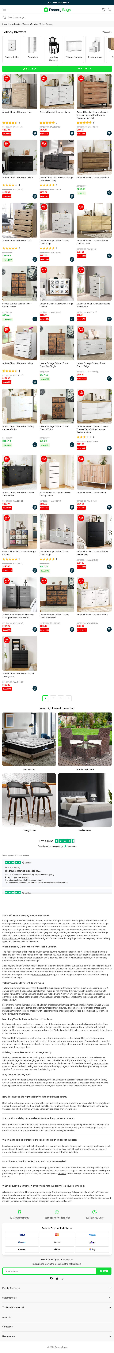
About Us (6, 1317)
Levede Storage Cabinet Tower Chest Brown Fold (54, 616)
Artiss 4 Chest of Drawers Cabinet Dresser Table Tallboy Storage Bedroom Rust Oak (92, 115)
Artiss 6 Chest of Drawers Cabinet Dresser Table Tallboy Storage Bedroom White (92, 429)
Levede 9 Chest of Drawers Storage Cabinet (19, 553)
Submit (104, 1271)
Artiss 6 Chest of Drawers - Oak (17, 240)
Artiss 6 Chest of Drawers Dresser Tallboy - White (55, 494)
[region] (57, 2)
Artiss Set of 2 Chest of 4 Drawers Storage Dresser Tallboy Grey (18, 616)
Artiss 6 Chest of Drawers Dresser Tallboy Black (18, 675)
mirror (50, 1109)
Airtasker (62, 1173)
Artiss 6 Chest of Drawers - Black (17, 177)
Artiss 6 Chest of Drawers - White (55, 112)
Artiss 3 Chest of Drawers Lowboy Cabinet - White (18, 428)
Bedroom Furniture (30, 24)
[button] (4, 9)
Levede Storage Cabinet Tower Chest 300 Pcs (54, 428)
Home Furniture (15, 24)
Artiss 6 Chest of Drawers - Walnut (93, 177)
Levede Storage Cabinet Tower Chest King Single (54, 365)
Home (4, 24)
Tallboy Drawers (46, 24)
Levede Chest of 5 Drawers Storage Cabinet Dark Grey (56, 179)
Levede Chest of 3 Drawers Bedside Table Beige (93, 305)
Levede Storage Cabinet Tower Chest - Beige (91, 365)
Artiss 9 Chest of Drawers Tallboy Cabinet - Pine (92, 242)
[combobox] (57, 17)
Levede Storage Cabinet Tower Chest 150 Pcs (16, 305)
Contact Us (96, 1198)
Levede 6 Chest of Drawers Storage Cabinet (56, 305)
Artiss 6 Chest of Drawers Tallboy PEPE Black (92, 553)
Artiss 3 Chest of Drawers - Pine (91, 492)
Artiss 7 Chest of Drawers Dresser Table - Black (18, 494)
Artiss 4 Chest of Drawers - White (17, 363)
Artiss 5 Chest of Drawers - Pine (17, 112)
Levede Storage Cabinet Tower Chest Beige (54, 242)
